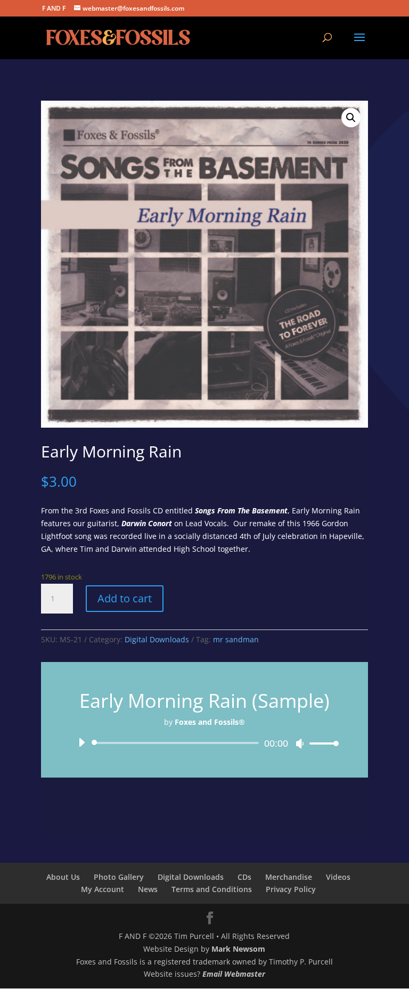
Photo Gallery (119, 877)
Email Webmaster (233, 974)
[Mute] (300, 743)
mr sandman (236, 639)
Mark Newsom (238, 949)
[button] (351, 117)
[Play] (81, 742)
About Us (63, 877)
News (148, 889)
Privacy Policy (291, 889)
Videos (338, 877)
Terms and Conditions (211, 889)
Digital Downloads (157, 639)
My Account (102, 889)
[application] (204, 743)
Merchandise (288, 877)
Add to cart (124, 598)
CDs (244, 877)
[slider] (321, 743)
